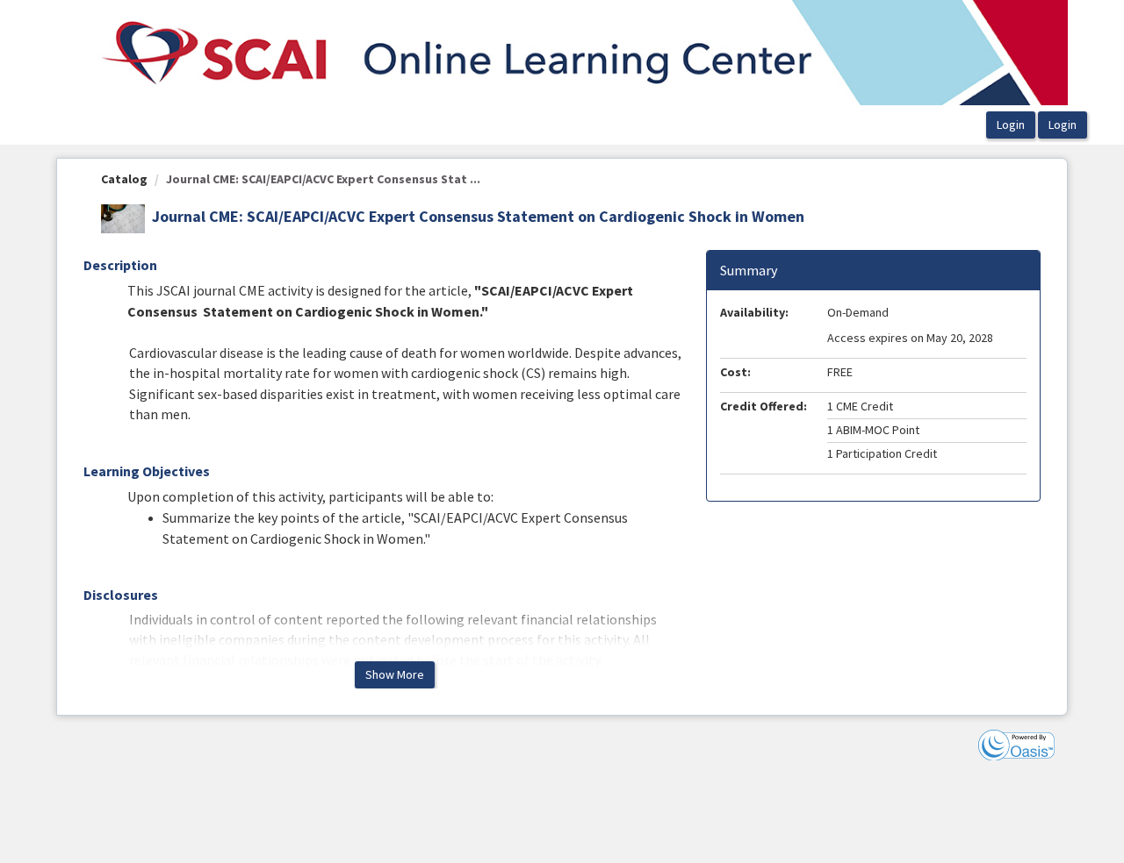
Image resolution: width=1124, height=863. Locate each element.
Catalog (124, 179)
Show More (394, 674)
